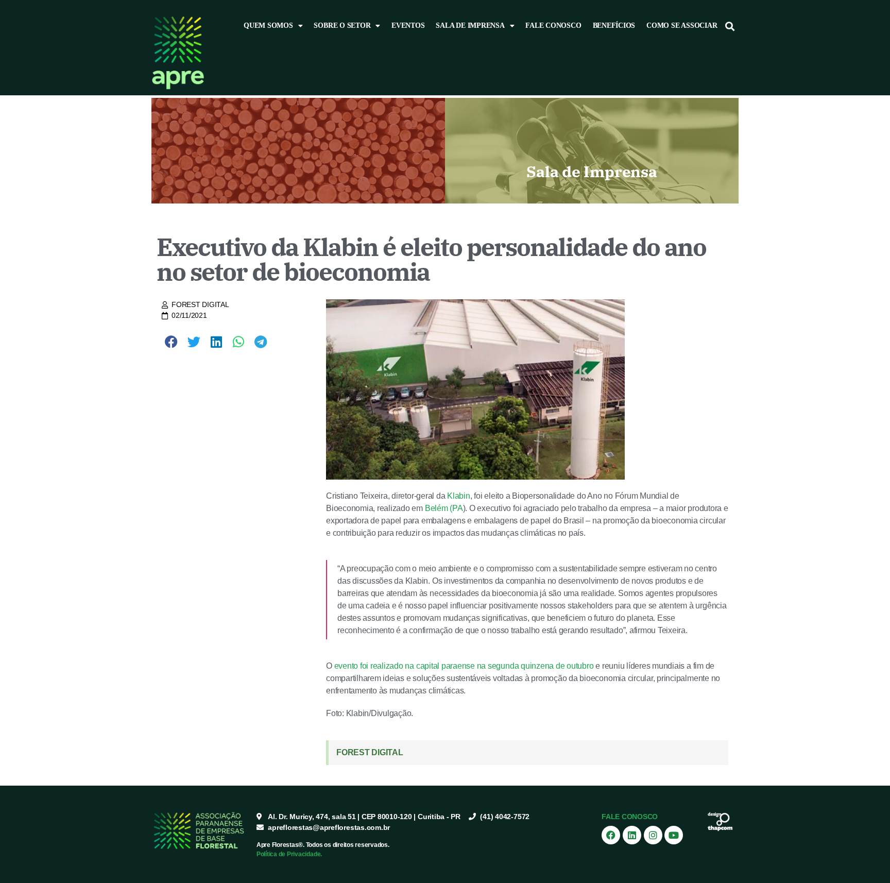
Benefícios (614, 25)
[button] (730, 26)
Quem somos (268, 25)
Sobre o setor (342, 25)
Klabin (458, 495)
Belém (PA (444, 508)
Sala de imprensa (470, 25)
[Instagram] (653, 835)
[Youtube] (673, 835)
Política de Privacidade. (289, 854)
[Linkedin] (632, 835)
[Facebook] (611, 835)
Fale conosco (553, 25)
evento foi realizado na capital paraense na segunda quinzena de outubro (464, 665)
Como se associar (681, 25)
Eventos (407, 25)
